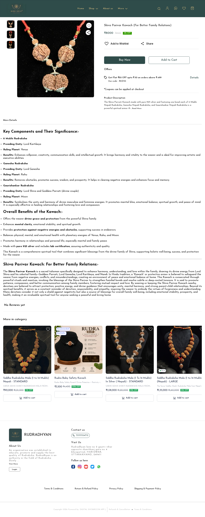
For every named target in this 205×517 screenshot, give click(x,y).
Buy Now (124, 60)
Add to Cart (169, 60)
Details (194, 77)
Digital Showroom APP (92, 509)
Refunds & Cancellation (119, 509)
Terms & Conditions (143, 509)
